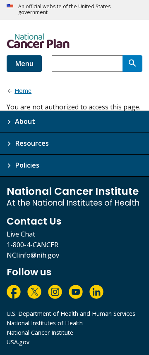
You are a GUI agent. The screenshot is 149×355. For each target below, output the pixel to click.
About (25, 121)
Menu (24, 63)
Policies (27, 165)
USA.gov (18, 342)
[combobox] (87, 63)
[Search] (132, 63)
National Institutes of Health (45, 323)
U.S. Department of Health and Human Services (71, 313)
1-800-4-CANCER (32, 244)
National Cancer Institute (40, 332)
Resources (32, 143)
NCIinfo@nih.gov (33, 255)
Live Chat (21, 234)
